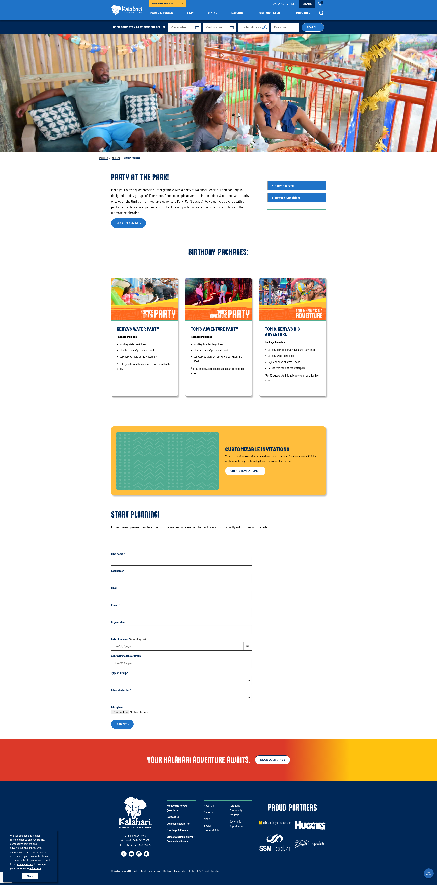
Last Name (117, 570)
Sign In (307, 3)
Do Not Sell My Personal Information (204, 871)
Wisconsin (103, 158)
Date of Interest (120, 639)
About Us (209, 805)
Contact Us (173, 816)
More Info (303, 13)
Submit (122, 724)
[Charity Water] (275, 822)
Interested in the (121, 690)
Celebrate (116, 158)
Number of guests (251, 27)
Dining (212, 13)
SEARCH (312, 27)
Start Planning (128, 222)
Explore (237, 13)
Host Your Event (270, 13)
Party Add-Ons (284, 185)
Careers (208, 812)
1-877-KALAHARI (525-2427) (135, 845)
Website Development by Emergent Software (153, 871)
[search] (321, 14)
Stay (190, 13)
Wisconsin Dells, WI (163, 3)
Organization (118, 622)
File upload (117, 707)
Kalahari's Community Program (235, 810)
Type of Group (119, 673)
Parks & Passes (161, 13)
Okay (30, 876)
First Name (118, 553)
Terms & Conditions (288, 198)
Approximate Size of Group (126, 655)
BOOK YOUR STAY (271, 759)
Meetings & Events (177, 830)
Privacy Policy (25, 864)
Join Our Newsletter (178, 823)
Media (207, 818)
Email (114, 588)
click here (35, 868)
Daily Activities (284, 3)
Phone (115, 605)
